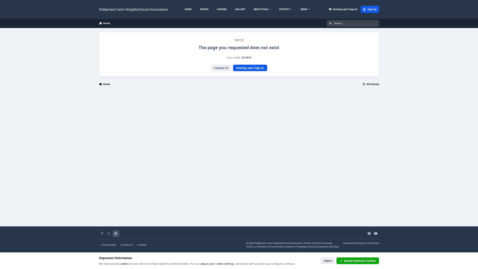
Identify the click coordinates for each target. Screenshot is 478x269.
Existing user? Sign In (250, 68)
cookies (124, 263)
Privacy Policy (108, 244)
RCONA (334, 246)
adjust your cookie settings (217, 263)
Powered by (361, 243)
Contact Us (221, 68)
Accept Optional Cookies (360, 260)
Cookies (141, 244)
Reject (328, 260)
